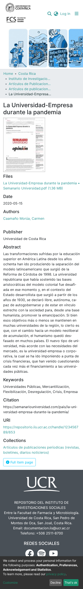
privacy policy (56, 574)
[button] (56, 13)
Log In (65, 14)
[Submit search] (49, 13)
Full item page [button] (21, 462)
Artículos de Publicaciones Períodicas (30, 84)
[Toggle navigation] (76, 14)
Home (8, 73)
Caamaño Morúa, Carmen (23, 218)
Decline (55, 582)
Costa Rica (27, 73)
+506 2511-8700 (49, 533)
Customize (10, 582)
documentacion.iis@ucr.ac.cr (47, 528)
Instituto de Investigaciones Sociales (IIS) (30, 79)
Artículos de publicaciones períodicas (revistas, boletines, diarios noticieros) (30, 89)
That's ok (70, 582)
